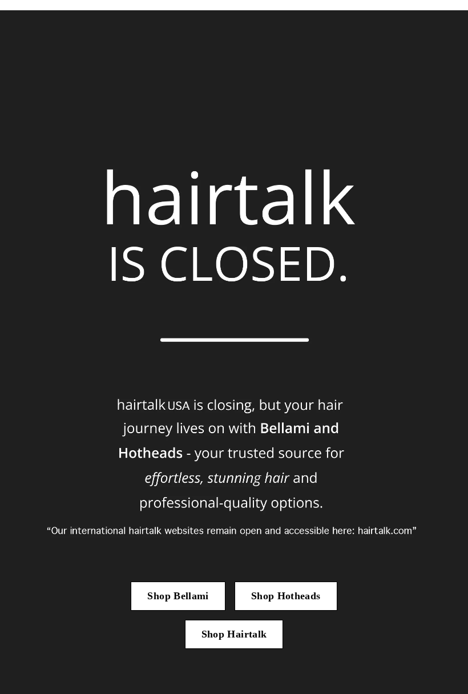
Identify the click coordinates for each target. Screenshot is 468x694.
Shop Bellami (177, 596)
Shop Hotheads (286, 596)
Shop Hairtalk (234, 634)
